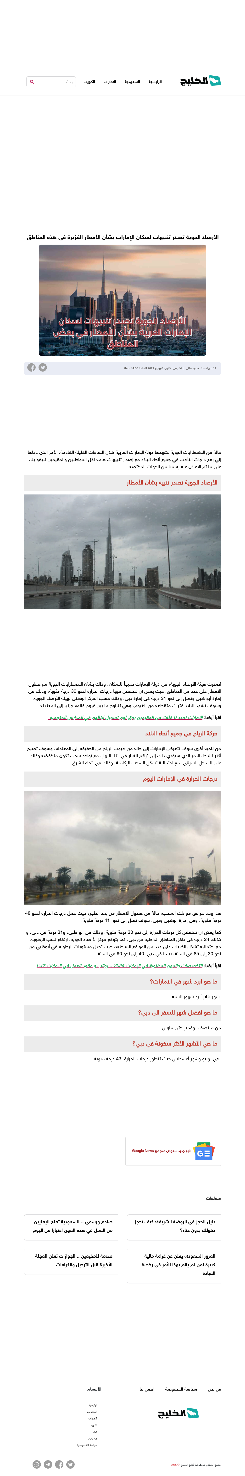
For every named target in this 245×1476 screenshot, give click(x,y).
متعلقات (213, 1198)
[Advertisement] (122, 33)
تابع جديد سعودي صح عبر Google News (161, 1151)
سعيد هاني (192, 368)
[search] (32, 82)
